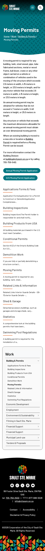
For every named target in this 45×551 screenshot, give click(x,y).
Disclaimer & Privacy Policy (22, 515)
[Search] (40, 7)
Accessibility (29, 509)
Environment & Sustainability (20, 415)
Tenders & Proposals (16, 443)
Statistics (12, 396)
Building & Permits (27, 36)
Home (6, 36)
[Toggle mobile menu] (32, 7)
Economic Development (17, 404)
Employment (12, 409)
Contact (13, 509)
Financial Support (14, 426)
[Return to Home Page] (11, 7)
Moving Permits (14, 384)
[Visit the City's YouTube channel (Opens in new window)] (33, 485)
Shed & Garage (14, 392)
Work (13, 36)
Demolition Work (15, 380)
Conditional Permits (16, 377)
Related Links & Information (20, 388)
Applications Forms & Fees (19, 365)
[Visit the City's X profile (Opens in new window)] (22, 485)
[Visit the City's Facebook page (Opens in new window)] (12, 485)
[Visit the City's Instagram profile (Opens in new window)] (17, 485)
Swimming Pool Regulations (20, 399)
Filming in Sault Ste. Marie (18, 421)
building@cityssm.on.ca (17, 159)
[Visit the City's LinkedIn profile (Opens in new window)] (28, 485)
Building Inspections (16, 369)
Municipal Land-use (15, 437)
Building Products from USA (20, 373)
